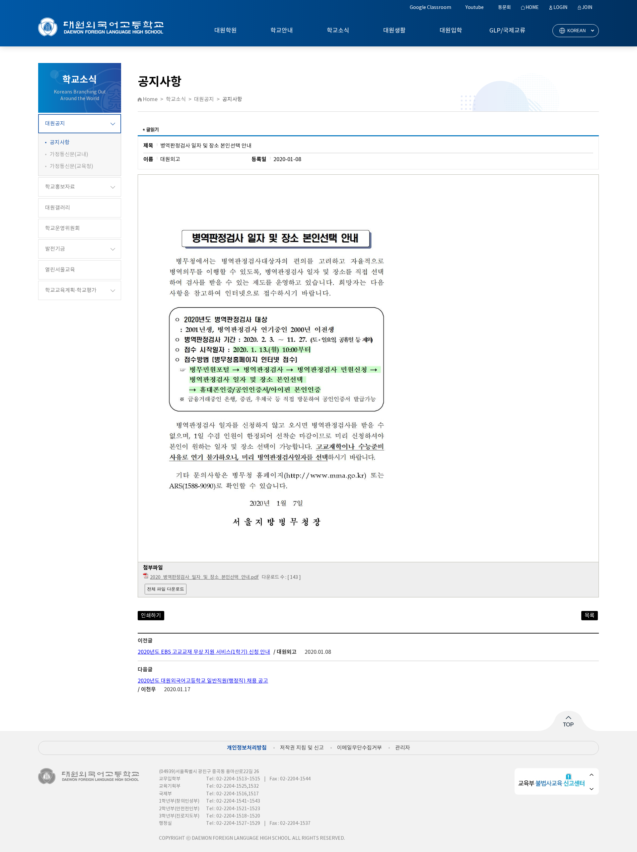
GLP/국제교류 (507, 30)
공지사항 (60, 143)
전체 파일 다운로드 (165, 588)
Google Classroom (430, 7)
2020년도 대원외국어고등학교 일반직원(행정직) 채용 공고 (203, 681)
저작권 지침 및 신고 (302, 748)
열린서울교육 (60, 270)
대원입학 (451, 30)
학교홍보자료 (60, 187)
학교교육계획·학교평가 (71, 290)
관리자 (402, 748)
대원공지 (55, 124)
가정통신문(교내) (69, 154)
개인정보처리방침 (247, 748)
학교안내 (281, 30)
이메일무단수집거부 (359, 748)
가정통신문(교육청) (71, 166)
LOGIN (560, 7)
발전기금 (55, 249)
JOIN (587, 7)
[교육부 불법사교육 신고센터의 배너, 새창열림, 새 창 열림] (553, 781)
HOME (532, 7)
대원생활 (394, 30)
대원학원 (225, 30)
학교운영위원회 (62, 228)
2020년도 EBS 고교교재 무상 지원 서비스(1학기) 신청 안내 (204, 652)
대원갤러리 (57, 208)
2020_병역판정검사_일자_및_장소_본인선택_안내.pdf (204, 577)
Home (150, 99)
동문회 (504, 7)
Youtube (474, 7)
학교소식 (338, 30)
